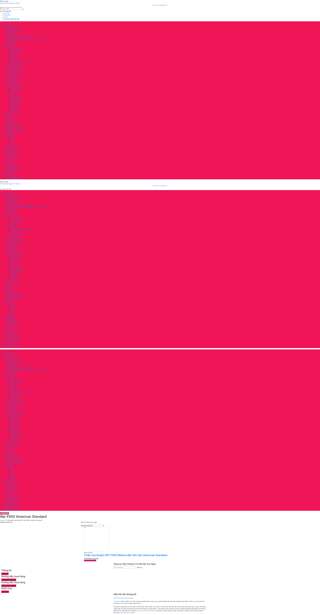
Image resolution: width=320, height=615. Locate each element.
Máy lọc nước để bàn (13, 158)
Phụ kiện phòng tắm (13, 100)
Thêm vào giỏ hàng (90, 560)
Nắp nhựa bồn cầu (16, 90)
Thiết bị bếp (7, 112)
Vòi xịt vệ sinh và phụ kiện (15, 84)
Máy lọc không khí (12, 146)
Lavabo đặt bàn (15, 62)
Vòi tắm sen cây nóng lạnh (15, 72)
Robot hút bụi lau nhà (13, 152)
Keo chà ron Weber (13, 170)
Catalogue (6, 174)
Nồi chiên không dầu (13, 114)
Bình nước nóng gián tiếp (14, 130)
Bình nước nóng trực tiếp (14, 128)
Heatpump (10, 132)
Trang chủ (6, 24)
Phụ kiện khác (14, 92)
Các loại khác (11, 44)
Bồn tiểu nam (11, 56)
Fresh (11, 142)
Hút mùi (9, 118)
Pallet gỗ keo (11, 32)
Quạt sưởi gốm (11, 148)
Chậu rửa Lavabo (12, 58)
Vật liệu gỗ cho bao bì (14, 30)
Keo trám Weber (12, 166)
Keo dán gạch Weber (13, 168)
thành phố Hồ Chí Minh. (127, 613)
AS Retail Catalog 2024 (14, 176)
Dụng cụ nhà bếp (12, 122)
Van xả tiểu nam (12, 78)
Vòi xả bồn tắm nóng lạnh (15, 76)
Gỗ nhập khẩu (11, 42)
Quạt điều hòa (11, 136)
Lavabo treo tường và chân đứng (20, 60)
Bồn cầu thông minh (16, 50)
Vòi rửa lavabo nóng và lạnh (15, 66)
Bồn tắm (9, 94)
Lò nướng (10, 120)
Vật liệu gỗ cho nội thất (14, 28)
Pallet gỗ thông (11, 34)
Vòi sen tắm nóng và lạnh (15, 70)
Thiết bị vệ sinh (8, 46)
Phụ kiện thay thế (12, 86)
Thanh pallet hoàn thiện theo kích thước (19, 36)
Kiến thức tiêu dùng (9, 172)
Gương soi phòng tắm (17, 102)
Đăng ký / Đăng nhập (10, 352)
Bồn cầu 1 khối (14, 52)
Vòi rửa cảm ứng (12, 68)
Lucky (12, 140)
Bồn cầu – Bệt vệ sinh (13, 48)
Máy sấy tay (14, 104)
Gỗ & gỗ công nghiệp (10, 26)
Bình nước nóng (8, 124)
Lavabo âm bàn (15, 64)
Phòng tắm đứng (15, 110)
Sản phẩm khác (8, 150)
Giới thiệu (6, 13)
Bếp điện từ (10, 116)
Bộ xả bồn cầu (14, 88)
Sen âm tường (11, 74)
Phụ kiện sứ (13, 108)
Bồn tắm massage (15, 98)
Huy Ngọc (117, 601)
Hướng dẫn (6, 15)
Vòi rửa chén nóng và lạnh (15, 82)
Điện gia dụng (7, 134)
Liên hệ (5, 17)
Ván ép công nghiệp (13, 40)
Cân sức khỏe (11, 154)
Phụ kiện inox (14, 106)
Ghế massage (11, 156)
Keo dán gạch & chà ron (10, 164)
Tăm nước (10, 160)
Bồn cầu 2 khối (14, 54)
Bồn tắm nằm (14, 96)
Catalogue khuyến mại (10, 178)
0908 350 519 (14, 19)
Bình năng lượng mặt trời (14, 126)
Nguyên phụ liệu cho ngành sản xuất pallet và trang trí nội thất (26, 38)
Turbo (12, 144)
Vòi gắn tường (11, 80)
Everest (12, 138)
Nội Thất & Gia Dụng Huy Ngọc (124, 598)
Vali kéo (9, 162)
